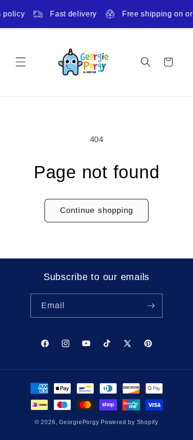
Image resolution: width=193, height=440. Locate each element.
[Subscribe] (151, 306)
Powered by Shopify (129, 422)
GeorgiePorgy (79, 422)
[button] (20, 62)
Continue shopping (97, 210)
